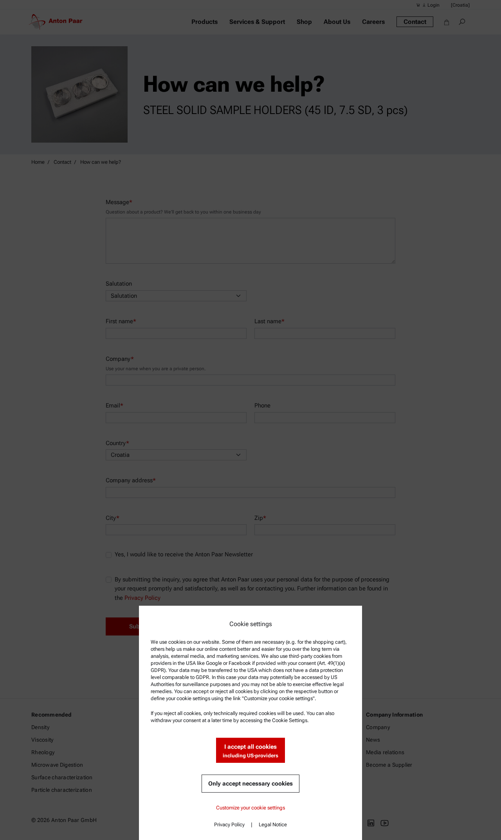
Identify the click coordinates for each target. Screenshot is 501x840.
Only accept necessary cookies (250, 783)
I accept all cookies (250, 751)
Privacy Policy (229, 824)
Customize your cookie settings (250, 808)
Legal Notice (273, 824)
